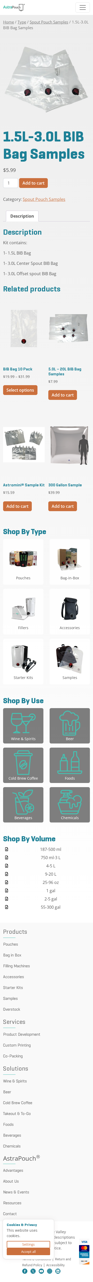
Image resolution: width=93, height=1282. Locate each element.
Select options (20, 390)
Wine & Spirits (15, 1081)
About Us (11, 1181)
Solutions (15, 1069)
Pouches (10, 944)
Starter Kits (13, 988)
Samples (10, 999)
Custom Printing (17, 1045)
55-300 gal (50, 907)
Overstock (11, 1009)
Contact (10, 1214)
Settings (28, 1244)
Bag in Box (12, 955)
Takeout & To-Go (17, 1114)
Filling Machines (16, 966)
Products (15, 932)
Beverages (12, 1135)
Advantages (13, 1171)
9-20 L (50, 874)
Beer (7, 1092)
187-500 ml (50, 849)
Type (22, 22)
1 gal (50, 890)
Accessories (13, 977)
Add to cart (33, 183)
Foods (8, 1125)
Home (8, 22)
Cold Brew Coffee (17, 1103)
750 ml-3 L (50, 857)
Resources (12, 1203)
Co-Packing (13, 1056)
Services (14, 1022)
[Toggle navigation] (82, 7)
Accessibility (55, 1265)
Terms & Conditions (36, 1259)
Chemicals (12, 1146)
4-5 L (50, 866)
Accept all (28, 1251)
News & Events (16, 1192)
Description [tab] (22, 216)
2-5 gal (50, 899)
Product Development (21, 1034)
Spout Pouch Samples (49, 22)
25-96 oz (51, 882)
